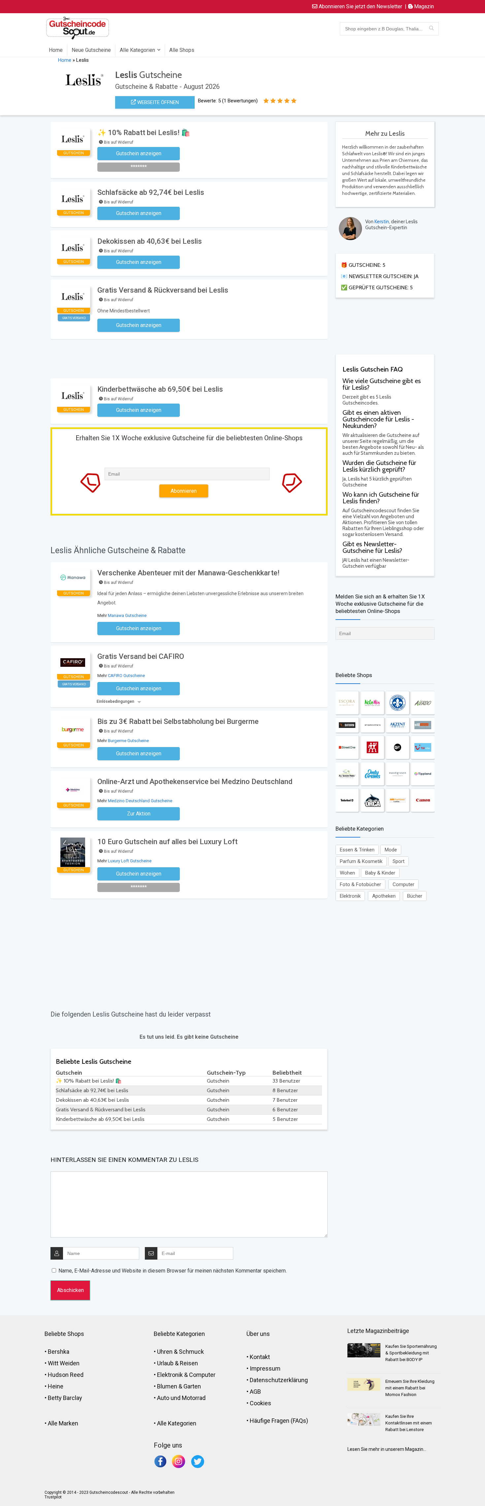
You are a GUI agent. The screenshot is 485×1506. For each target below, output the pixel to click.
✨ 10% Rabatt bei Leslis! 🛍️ (143, 132)
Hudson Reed (65, 1374)
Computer (403, 884)
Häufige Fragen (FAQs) (279, 1420)
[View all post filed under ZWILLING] (372, 747)
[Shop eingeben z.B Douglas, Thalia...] (431, 28)
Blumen (167, 1386)
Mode (391, 850)
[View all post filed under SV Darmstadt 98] (397, 702)
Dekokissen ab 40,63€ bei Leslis (149, 241)
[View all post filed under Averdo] (422, 702)
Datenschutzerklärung (279, 1380)
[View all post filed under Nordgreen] (397, 773)
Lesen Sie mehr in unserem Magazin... (386, 1449)
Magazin (423, 6)
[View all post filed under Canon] (422, 800)
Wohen (347, 873)
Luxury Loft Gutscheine (129, 860)
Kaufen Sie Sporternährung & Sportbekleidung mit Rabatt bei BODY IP (411, 1353)
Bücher (414, 896)
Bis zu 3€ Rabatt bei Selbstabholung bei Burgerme (178, 721)
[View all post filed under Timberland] (347, 800)
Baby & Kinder (380, 873)
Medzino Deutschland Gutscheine (140, 800)
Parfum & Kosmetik (361, 861)
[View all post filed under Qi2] (397, 747)
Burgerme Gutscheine (128, 740)
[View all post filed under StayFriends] (397, 800)
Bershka (58, 1351)
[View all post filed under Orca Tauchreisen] (372, 800)
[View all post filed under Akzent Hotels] (397, 725)
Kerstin (381, 222)
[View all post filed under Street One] (347, 747)
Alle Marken (63, 1423)
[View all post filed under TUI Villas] (422, 747)
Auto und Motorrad (181, 1397)
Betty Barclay (65, 1397)
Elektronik (350, 896)
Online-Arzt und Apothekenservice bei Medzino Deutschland (194, 781)
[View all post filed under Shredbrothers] (372, 725)
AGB (255, 1391)
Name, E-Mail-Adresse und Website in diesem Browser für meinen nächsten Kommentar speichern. (172, 1271)
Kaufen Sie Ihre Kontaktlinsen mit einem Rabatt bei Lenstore (408, 1423)
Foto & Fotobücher (360, 884)
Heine (55, 1386)
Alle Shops (181, 50)
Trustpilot (53, 1497)
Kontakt (260, 1356)
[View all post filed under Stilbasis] (422, 725)
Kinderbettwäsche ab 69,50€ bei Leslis (160, 389)
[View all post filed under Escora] (347, 702)
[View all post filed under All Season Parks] (347, 773)
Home (56, 50)
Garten (192, 1386)
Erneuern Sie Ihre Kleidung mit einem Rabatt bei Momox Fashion (410, 1388)
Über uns (258, 1333)
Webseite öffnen (157, 102)
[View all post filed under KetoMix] (372, 702)
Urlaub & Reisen (177, 1363)
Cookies (260, 1403)
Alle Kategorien (137, 50)
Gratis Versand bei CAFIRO (140, 656)
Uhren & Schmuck (180, 1351)
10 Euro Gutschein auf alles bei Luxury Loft (167, 842)
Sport (398, 861)
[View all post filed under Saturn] (347, 725)
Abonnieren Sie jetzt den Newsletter (359, 6)
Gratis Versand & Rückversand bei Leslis (162, 290)
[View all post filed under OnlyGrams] (372, 773)
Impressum (265, 1368)
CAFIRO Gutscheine (126, 675)
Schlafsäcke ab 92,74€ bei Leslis (150, 192)
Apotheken (384, 896)
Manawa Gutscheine (127, 615)
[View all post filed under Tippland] (422, 773)
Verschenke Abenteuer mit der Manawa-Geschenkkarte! (188, 573)
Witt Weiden (64, 1363)
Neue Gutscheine (91, 50)
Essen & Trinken (357, 850)
